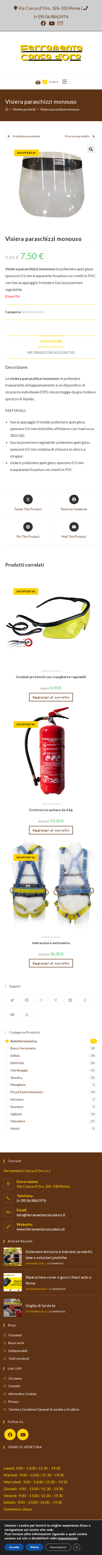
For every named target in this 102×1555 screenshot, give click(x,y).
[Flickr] (70, 999)
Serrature (16, 1099)
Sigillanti (16, 1114)
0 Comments (55, 1263)
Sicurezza (16, 1107)
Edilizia (15, 1055)
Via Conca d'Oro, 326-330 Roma (49, 8)
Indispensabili (17, 1351)
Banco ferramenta (23, 1048)
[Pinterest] (55, 999)
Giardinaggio (19, 1070)
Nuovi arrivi (16, 1343)
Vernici (15, 1128)
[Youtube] (12, 1014)
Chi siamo (15, 1378)
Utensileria (17, 1121)
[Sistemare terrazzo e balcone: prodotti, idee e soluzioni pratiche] (13, 1257)
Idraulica (16, 1078)
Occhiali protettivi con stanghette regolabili (51, 677)
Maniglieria (18, 1085)
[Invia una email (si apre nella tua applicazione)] (59, 23)
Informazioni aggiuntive (51, 353)
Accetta (14, 1547)
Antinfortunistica (33, 312)
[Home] (6, 109)
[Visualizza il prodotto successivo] (93, 136)
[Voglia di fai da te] (13, 1308)
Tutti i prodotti (18, 1358)
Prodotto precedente (26, 136)
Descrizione (51, 341)
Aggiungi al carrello (51, 697)
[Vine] (84, 999)
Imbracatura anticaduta (51, 943)
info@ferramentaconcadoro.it (41, 1215)
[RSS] (26, 1014)
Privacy (13, 1402)
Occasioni (15, 1335)
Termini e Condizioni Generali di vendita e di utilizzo (43, 1409)
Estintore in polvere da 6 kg (51, 810)
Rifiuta (34, 1547)
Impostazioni (58, 1547)
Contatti (14, 1386)
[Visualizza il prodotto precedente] (8, 136)
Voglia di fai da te (41, 1305)
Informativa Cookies (22, 1394)
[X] (12, 999)
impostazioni (68, 1538)
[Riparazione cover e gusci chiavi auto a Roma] (13, 1282)
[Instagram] (41, 999)
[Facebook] (26, 999)
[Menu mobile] (63, 81)
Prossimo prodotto (77, 136)
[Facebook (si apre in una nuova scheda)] (43, 23)
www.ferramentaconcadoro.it (41, 1229)
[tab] (51, 341)
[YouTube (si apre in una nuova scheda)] (51, 23)
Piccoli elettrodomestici (26, 1092)
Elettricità (17, 1063)
